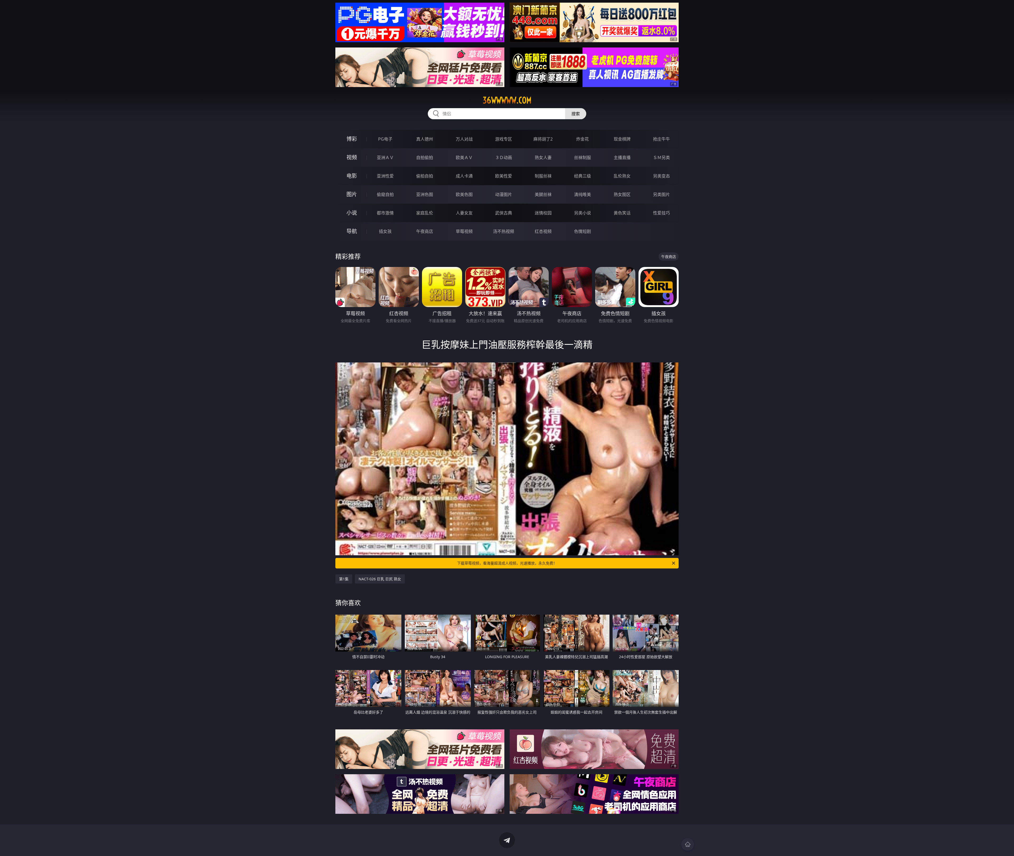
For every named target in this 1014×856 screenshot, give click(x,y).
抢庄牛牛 (661, 139)
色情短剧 (582, 231)
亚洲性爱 (385, 176)
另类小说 (582, 213)
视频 (351, 157)
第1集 (344, 578)
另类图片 (661, 194)
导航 (351, 231)
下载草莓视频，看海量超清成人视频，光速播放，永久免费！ (507, 563)
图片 (351, 194)
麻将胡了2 (543, 139)
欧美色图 (464, 194)
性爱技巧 (661, 213)
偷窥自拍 (385, 194)
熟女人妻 (543, 157)
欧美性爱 (503, 176)
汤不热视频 (503, 231)
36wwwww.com (507, 100)
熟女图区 (622, 194)
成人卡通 (464, 176)
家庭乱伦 (424, 213)
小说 (351, 212)
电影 (351, 175)
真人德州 (424, 139)
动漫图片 (503, 194)
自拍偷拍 (424, 157)
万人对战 (464, 139)
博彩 (351, 138)
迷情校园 (543, 213)
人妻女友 (464, 213)
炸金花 (582, 139)
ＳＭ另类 (661, 157)
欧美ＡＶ (464, 157)
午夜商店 (424, 231)
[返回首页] (687, 844)
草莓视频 (464, 231)
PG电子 (385, 139)
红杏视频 (543, 231)
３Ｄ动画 (503, 157)
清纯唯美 (582, 194)
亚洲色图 (424, 194)
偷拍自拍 (424, 176)
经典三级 (582, 176)
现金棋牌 (622, 139)
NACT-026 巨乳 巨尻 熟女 (380, 578)
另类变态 (661, 176)
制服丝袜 (543, 176)
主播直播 (622, 157)
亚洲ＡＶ (385, 157)
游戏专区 (503, 139)
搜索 (575, 114)
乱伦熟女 (622, 176)
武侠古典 (503, 213)
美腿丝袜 (543, 194)
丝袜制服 (582, 157)
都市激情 (385, 213)
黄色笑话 (622, 213)
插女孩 (385, 231)
